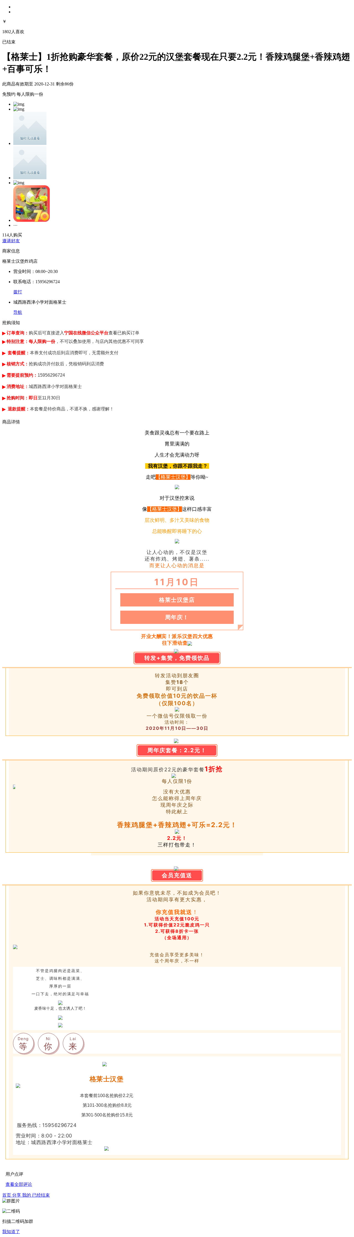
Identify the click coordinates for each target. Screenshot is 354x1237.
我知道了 (11, 1231)
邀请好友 (11, 240)
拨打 (17, 292)
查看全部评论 (19, 1184)
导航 (17, 312)
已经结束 (41, 1195)
